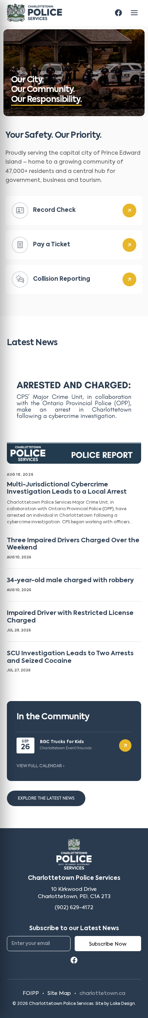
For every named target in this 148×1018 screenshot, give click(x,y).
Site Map (59, 993)
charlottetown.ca (102, 993)
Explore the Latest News (46, 798)
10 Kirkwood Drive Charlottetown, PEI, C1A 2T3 (74, 893)
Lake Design (122, 1004)
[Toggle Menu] (134, 13)
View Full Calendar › (40, 766)
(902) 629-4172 (74, 907)
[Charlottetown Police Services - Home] (34, 12)
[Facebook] (118, 13)
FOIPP (31, 993)
